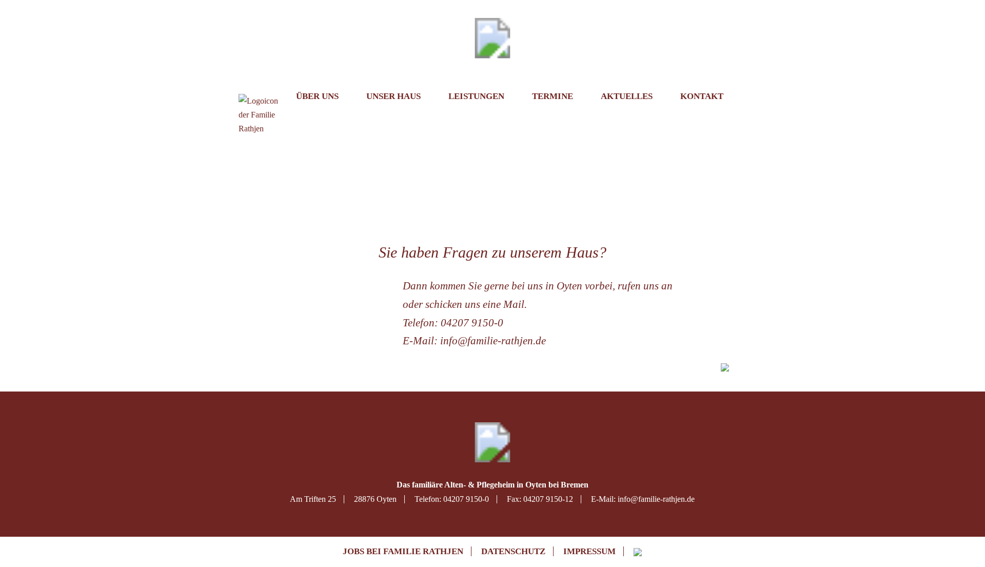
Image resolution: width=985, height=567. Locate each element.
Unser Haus (393, 96)
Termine (552, 96)
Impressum (589, 551)
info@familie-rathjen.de (493, 341)
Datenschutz (513, 551)
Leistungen (476, 96)
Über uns (317, 96)
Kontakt (701, 96)
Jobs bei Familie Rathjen (403, 551)
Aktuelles (627, 96)
